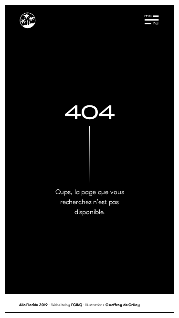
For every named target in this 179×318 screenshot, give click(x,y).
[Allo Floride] (27, 21)
